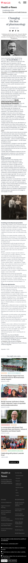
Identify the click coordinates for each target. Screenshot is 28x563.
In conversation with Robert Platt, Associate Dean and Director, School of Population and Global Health (14, 429)
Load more (13, 462)
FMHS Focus (18, 526)
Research (18, 480)
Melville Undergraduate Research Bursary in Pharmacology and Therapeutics (11, 101)
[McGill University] (6, 3)
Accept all (4, 560)
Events (17, 495)
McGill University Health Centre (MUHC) (19, 504)
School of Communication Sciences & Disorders (7, 519)
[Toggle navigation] (25, 2)
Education (4, 373)
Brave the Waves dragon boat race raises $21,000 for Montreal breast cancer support (12, 377)
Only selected (12, 560)
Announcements (5, 425)
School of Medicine (6, 502)
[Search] (19, 3)
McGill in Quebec (19, 487)
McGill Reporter (19, 530)
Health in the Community (14, 373)
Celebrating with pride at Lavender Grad (12, 454)
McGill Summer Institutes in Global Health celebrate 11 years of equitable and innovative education (13, 403)
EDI (16, 490)
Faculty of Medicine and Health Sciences (15, 12)
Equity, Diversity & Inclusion (15, 450)
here (10, 344)
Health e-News (9, 7)
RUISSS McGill (19, 519)
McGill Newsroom (20, 533)
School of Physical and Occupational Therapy (6, 512)
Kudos (17, 492)
